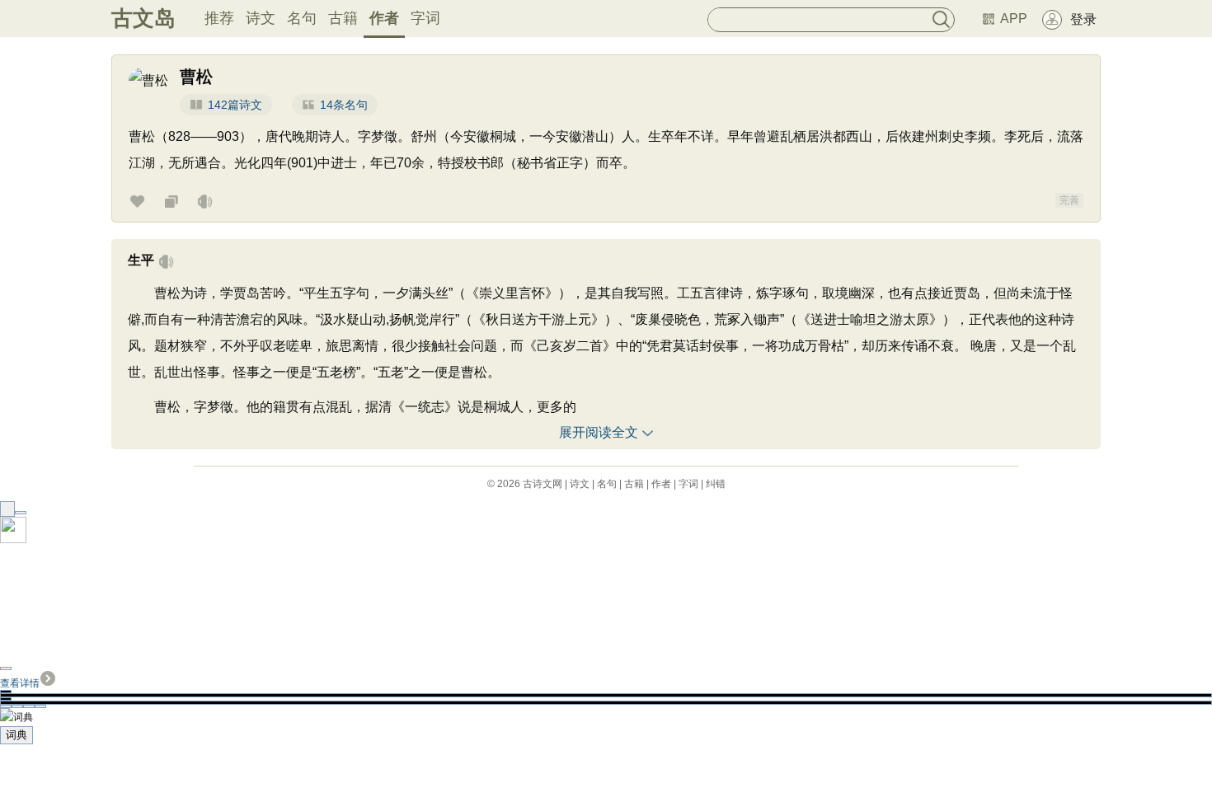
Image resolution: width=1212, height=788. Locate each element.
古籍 (343, 18)
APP (1013, 19)
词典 (16, 735)
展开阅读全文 (598, 432)
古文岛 (143, 18)
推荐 (219, 18)
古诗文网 (542, 484)
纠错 (716, 484)
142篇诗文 (235, 104)
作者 (384, 18)
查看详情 (20, 683)
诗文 (260, 18)
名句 (302, 18)
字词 (425, 18)
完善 (1069, 200)
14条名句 (344, 104)
